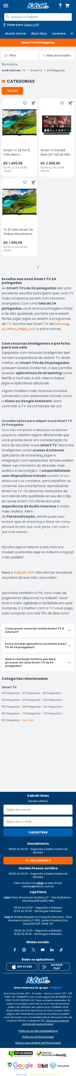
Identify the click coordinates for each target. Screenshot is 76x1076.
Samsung (61, 324)
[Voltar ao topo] (38, 980)
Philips (22, 329)
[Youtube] (42, 949)
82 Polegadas (11, 720)
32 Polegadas (31, 693)
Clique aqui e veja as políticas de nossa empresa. (45, 1022)
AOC (32, 329)
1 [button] (38, 267)
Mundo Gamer (15, 33)
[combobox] (38, 17)
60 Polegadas (52, 706)
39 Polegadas (52, 693)
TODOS (12, 91)
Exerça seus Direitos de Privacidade (38, 1043)
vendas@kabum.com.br (38, 886)
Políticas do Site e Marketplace (38, 1031)
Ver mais (28, 720)
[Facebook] (15, 949)
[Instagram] (24, 949)
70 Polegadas (32, 713)
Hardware (59, 33)
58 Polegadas (32, 706)
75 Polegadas (52, 713)
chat (40, 883)
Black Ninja (39, 33)
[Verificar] (21, 1054)
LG (3, 329)
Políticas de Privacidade (38, 1037)
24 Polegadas (56, 70)
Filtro (12, 55)
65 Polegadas (11, 713)
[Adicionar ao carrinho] (33, 103)
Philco (11, 329)
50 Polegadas (52, 700)
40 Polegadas (11, 700)
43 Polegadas (32, 700)
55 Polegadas (11, 706)
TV (24, 70)
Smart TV (36, 70)
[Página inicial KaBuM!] (38, 6)
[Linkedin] (52, 949)
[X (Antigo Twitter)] (33, 949)
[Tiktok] (61, 949)
